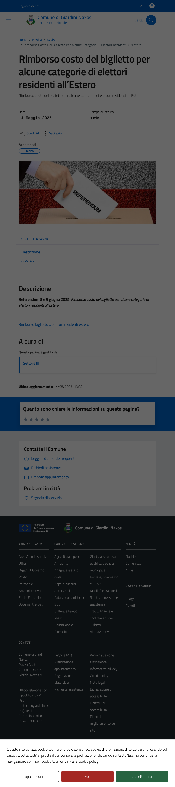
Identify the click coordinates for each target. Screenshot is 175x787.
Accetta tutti (142, 776)
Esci (87, 776)
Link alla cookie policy (81, 761)
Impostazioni (33, 776)
